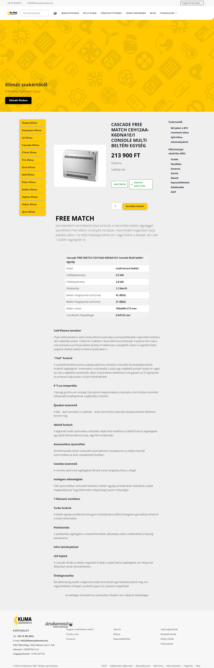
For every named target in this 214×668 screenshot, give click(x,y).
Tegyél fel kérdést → (192, 3)
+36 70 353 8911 (14, 3)
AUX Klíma (28, 174)
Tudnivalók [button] (167, 13)
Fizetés (174, 159)
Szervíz (117, 629)
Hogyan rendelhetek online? (80, 629)
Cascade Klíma (30, 145)
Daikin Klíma (29, 189)
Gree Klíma (28, 167)
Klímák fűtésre (18, 100)
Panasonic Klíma (31, 130)
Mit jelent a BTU (179, 128)
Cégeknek (188, 666)
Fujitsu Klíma (30, 196)
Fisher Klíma (29, 204)
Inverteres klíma (180, 132)
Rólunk (174, 177)
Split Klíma (90, 13)
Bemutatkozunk (143, 666)
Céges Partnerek (136, 13)
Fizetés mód (72, 634)
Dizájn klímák (167, 639)
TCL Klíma (28, 159)
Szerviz (174, 173)
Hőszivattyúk (167, 643)
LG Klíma (27, 137)
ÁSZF (173, 191)
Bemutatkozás (70, 13)
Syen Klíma (28, 211)
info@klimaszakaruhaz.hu (40, 3)
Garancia (175, 168)
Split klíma (176, 137)
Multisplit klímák (168, 634)
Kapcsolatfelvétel (180, 182)
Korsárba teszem (135, 206)
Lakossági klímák (169, 629)
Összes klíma (29, 122)
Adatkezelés (177, 187)
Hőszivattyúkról (111, 13)
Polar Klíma (29, 182)
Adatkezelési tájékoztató (121, 666)
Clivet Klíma (29, 152)
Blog (153, 13)
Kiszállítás (176, 164)
